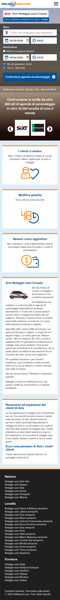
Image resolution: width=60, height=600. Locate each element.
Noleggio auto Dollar (15, 564)
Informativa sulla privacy (38, 591)
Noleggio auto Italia (14, 487)
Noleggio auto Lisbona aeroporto (21, 511)
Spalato (29, 89)
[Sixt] (22, 127)
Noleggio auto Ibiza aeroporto (20, 527)
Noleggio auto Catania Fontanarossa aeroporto (29, 521)
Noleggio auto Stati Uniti (17, 481)
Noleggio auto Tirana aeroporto (21, 549)
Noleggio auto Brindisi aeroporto (21, 543)
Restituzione (10, 47)
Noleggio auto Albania (16, 497)
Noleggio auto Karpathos (17, 552)
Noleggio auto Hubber (16, 580)
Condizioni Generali (14, 591)
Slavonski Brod (48, 89)
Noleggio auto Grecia (15, 490)
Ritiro (6, 27)
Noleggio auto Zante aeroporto (20, 546)
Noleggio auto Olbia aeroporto (20, 533)
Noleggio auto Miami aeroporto (20, 517)
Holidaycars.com (21, 594)
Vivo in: (15, 67)
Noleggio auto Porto (15, 530)
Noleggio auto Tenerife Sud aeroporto (24, 540)
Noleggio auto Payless (16, 573)
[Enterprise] (38, 127)
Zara (37, 89)
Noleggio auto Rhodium (17, 577)
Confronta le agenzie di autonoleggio (30, 77)
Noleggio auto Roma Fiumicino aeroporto (26, 524)
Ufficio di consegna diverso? (19, 51)
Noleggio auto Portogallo (17, 494)
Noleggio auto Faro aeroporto (20, 514)
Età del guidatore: (18, 64)
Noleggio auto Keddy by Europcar (22, 567)
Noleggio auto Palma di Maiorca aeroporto (26, 508)
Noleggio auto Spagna (16, 484)
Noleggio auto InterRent (17, 570)
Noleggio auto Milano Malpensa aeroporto (26, 537)
